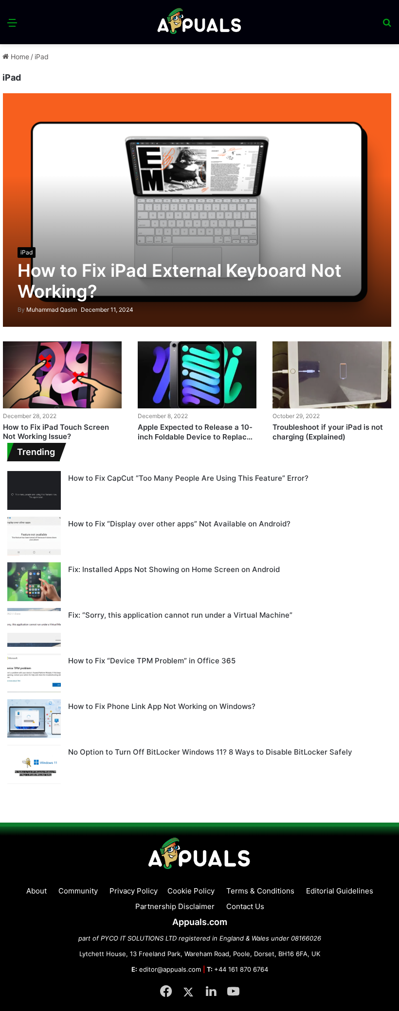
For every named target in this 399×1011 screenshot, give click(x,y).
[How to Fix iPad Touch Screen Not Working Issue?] (62, 374)
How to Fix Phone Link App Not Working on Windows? (161, 706)
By (22, 309)
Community (78, 890)
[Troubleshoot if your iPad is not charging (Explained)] (331, 374)
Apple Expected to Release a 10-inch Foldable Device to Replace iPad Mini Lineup (195, 436)
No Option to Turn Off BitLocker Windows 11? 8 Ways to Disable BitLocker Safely (210, 752)
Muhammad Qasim (47, 309)
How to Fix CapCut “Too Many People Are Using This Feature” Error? (188, 478)
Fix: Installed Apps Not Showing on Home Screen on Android (174, 569)
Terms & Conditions (260, 890)
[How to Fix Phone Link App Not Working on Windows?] (34, 718)
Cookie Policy (191, 890)
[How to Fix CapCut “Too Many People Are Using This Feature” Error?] (34, 490)
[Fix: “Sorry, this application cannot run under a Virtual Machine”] (34, 627)
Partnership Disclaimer (175, 906)
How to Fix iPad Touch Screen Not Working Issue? (56, 431)
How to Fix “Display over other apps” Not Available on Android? (179, 523)
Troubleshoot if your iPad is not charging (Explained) (327, 431)
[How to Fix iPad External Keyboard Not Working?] (197, 210)
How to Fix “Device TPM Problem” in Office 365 (152, 660)
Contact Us (245, 906)
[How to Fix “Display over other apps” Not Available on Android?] (34, 536)
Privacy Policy (133, 890)
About (36, 890)
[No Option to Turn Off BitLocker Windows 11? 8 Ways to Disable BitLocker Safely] (34, 764)
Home (19, 56)
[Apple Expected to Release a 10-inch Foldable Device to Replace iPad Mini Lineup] (197, 374)
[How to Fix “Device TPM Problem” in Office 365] (34, 673)
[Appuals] (200, 22)
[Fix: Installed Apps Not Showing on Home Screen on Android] (34, 581)
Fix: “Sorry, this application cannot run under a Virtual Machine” (180, 615)
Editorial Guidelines (339, 890)
